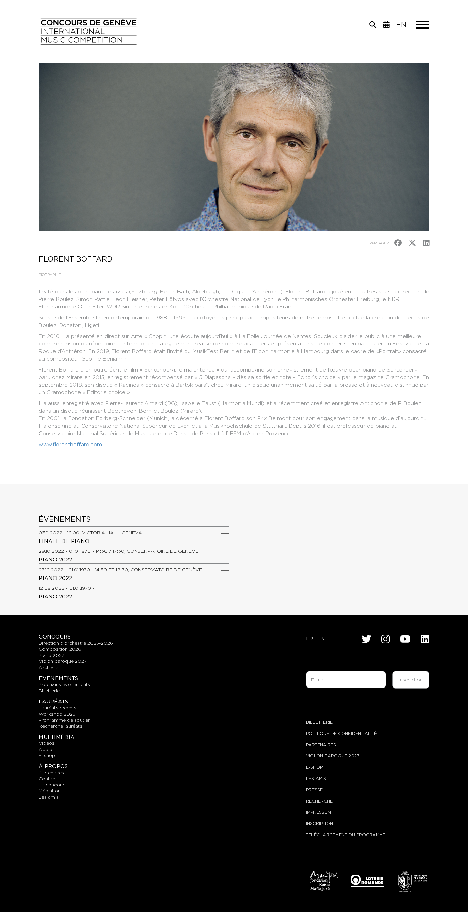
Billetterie (319, 722)
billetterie (49, 690)
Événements (58, 678)
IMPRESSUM (318, 812)
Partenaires (321, 744)
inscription (319, 823)
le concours (53, 784)
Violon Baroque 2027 (332, 755)
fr (309, 638)
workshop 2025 (57, 714)
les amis (49, 797)
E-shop (47, 755)
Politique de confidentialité (341, 733)
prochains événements (64, 684)
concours (55, 636)
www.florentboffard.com (70, 444)
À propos (53, 766)
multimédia (56, 737)
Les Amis (316, 778)
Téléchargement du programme (345, 834)
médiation (50, 790)
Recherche (319, 801)
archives (49, 667)
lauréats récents (57, 707)
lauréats (53, 701)
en (401, 25)
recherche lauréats (60, 726)
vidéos (46, 743)
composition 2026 (60, 649)
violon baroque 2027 (63, 661)
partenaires (51, 772)
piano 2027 (51, 655)
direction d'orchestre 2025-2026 (76, 643)
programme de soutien (65, 720)
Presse (314, 789)
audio (45, 749)
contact (48, 778)
